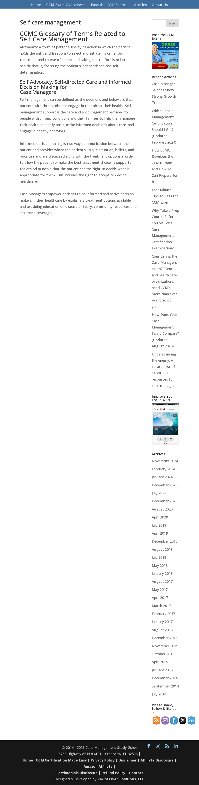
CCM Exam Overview (64, 5)
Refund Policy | (115, 772)
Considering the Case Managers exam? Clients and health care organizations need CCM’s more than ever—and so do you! (164, 281)
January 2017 (162, 621)
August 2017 (162, 581)
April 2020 (160, 517)
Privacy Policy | (104, 760)
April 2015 (160, 662)
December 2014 (164, 678)
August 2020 (162, 509)
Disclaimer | (129, 760)
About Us (160, 5)
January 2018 (162, 573)
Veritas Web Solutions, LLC (120, 779)
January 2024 (162, 477)
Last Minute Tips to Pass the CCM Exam (165, 196)
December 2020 (164, 501)
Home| (29, 760)
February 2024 (163, 469)
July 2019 (159, 525)
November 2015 (165, 646)
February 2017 (163, 613)
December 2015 (164, 637)
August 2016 (162, 629)
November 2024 (165, 460)
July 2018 (159, 557)
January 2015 (162, 670)
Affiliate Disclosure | (158, 760)
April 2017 (160, 597)
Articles (140, 5)
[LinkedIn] (176, 746)
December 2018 (164, 541)
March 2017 (161, 605)
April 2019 (160, 533)
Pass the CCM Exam (108, 5)
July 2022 (159, 493)
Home (36, 5)
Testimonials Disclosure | (78, 772)
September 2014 (165, 686)
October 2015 (163, 654)
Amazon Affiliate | (99, 766)
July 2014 (159, 694)
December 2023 (164, 485)
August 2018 (162, 549)
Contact (136, 772)
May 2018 (160, 565)
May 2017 (160, 589)
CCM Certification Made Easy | (63, 760)
